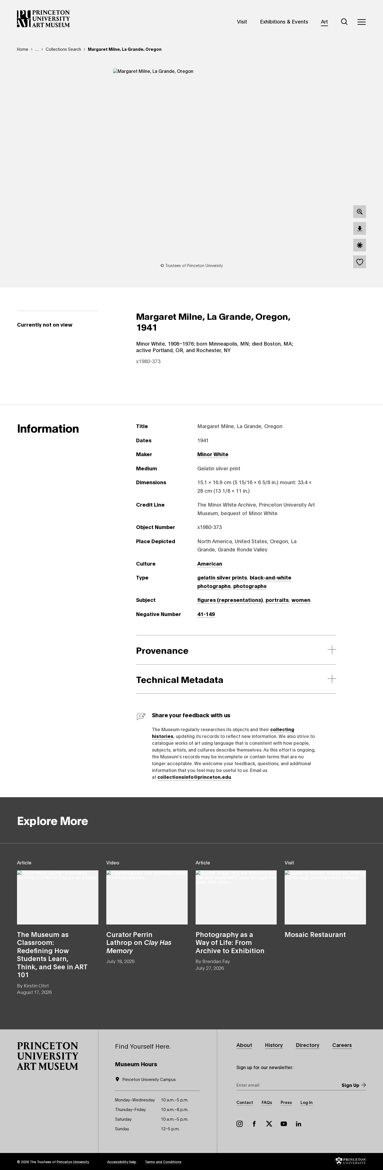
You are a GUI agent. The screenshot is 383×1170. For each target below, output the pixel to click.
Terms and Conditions (163, 1162)
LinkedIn (298, 1124)
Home (22, 49)
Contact (244, 1102)
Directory (307, 1044)
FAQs (267, 1102)
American (209, 563)
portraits (277, 599)
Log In (307, 1102)
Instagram (239, 1124)
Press (286, 1102)
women (300, 599)
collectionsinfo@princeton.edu (194, 777)
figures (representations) (230, 599)
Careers (342, 1044)
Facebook (254, 1124)
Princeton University (73, 1162)
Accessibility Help (121, 1162)
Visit (242, 21)
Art (324, 21)
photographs (249, 585)
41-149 (206, 613)
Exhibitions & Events (284, 21)
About (244, 1044)
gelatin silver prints (222, 577)
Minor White (212, 453)
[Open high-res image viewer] (359, 211)
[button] (47, 1056)
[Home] (43, 18)
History (274, 1044)
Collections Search (63, 49)
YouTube (284, 1124)
